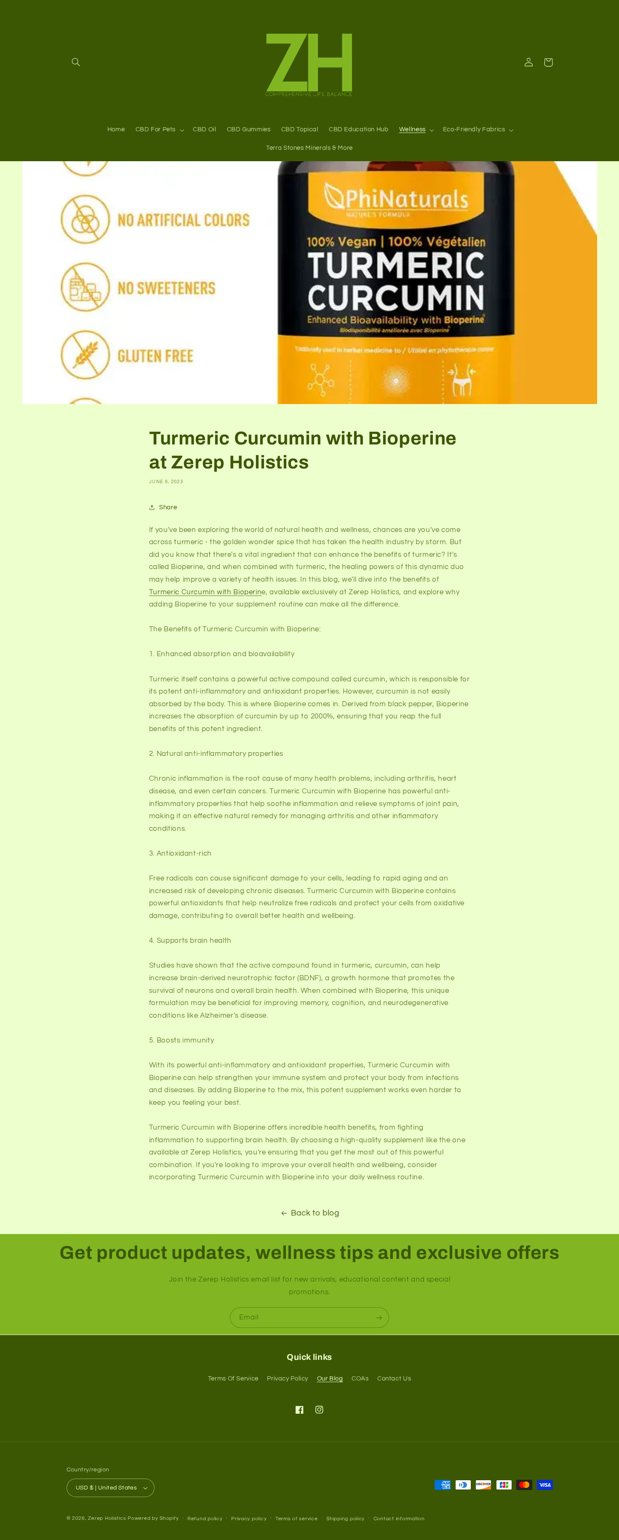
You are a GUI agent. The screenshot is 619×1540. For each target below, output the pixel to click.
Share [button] (168, 507)
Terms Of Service (233, 1378)
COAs (360, 1378)
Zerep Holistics (107, 1518)
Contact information (399, 1518)
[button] (76, 62)
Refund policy (205, 1518)
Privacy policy (249, 1518)
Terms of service (296, 1518)
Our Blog (330, 1378)
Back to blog (315, 1213)
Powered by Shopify (153, 1518)
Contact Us (394, 1378)
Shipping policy (345, 1518)
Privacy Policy (287, 1378)
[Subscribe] (379, 1317)
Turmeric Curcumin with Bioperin (205, 592)
